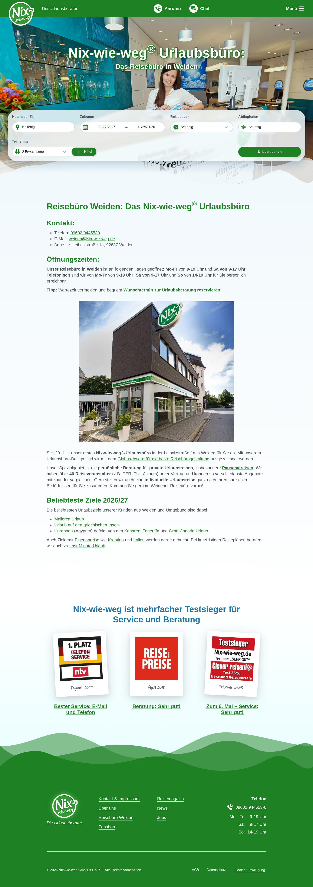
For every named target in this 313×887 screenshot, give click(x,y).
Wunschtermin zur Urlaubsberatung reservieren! (172, 290)
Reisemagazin (170, 798)
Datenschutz (216, 870)
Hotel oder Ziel (23, 117)
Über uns (107, 808)
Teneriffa (151, 531)
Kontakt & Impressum (119, 798)
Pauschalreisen (237, 467)
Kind (87, 152)
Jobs (161, 817)
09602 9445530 (85, 232)
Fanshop (107, 827)
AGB (195, 870)
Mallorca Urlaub (69, 519)
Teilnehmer (21, 141)
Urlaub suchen (270, 152)
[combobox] (47, 127)
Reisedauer (179, 117)
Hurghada (63, 531)
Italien (139, 540)
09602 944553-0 (250, 807)
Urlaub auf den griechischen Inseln (87, 525)
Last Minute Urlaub (87, 546)
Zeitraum (87, 117)
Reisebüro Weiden (116, 817)
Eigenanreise (87, 540)
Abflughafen (248, 117)
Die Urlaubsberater (60, 8)
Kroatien (116, 540)
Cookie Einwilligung (250, 870)
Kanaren (132, 531)
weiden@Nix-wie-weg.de (92, 238)
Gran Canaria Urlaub (188, 531)
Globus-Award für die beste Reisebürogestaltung (163, 459)
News (162, 808)
